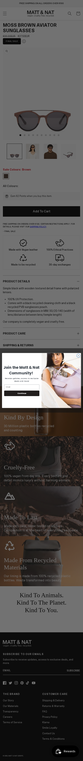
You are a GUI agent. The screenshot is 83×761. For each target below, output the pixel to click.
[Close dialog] (78, 355)
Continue (21, 393)
